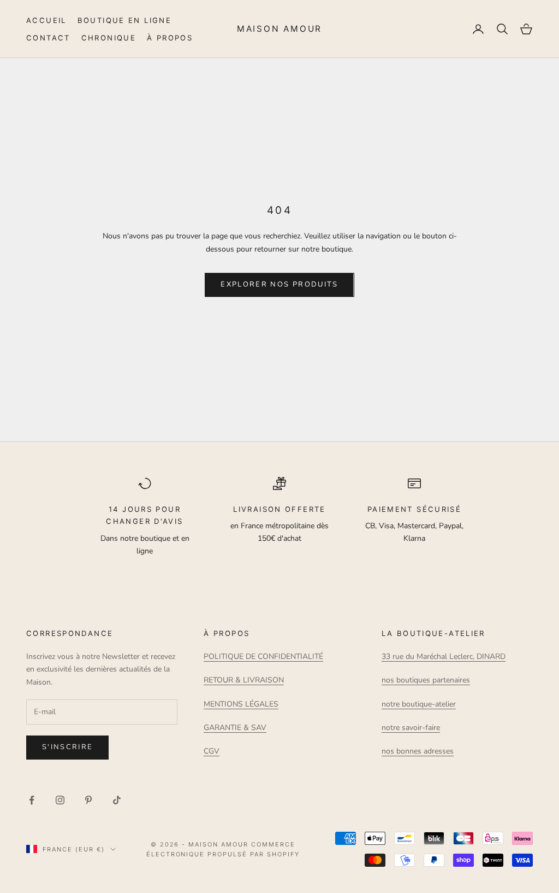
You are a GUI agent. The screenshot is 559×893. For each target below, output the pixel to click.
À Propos (170, 37)
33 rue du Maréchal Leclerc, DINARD (444, 656)
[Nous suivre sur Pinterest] (88, 800)
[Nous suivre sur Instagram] (60, 800)
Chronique (108, 37)
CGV (211, 751)
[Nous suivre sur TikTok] (116, 800)
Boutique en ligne (124, 20)
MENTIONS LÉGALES (241, 704)
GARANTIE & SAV (235, 727)
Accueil (46, 20)
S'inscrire (67, 747)
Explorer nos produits (279, 284)
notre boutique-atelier (419, 704)
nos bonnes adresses (418, 751)
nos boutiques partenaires (426, 680)
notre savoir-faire (411, 727)
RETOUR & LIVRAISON (244, 680)
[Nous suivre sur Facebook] (31, 800)
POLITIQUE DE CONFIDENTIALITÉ (263, 656)
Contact (48, 37)
